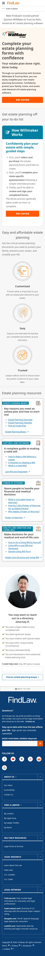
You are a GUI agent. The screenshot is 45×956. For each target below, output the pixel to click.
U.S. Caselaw (9, 874)
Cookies (7, 949)
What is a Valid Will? (17, 465)
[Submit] (40, 743)
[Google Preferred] (4, 767)
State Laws (8, 870)
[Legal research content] (40, 857)
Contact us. (30, 721)
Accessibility (9, 790)
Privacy (15, 945)
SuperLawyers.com (12, 908)
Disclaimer (27, 945)
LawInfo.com (9, 926)
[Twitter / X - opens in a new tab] (21, 759)
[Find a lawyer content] (40, 805)
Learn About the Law (13, 865)
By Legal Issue (10, 818)
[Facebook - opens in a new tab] (4, 759)
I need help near (21, 664)
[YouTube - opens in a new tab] (13, 759)
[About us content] (40, 777)
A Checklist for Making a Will (21, 462)
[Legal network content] (40, 890)
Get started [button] (22, 99)
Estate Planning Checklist (20, 422)
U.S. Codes (8, 879)
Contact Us (8, 794)
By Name (8, 827)
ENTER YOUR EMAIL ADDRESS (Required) (19, 738)
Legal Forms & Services (13, 846)
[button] (3, 3)
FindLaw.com (10, 898)
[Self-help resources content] (40, 838)
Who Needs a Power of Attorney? (24, 511)
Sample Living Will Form (19, 551)
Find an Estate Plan (17, 425)
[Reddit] (38, 759)
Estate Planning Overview (20, 419)
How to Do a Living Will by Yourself (24, 542)
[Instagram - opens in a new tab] (30, 759)
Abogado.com (10, 918)
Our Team (8, 785)
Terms (4, 945)
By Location (9, 813)
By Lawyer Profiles (11, 823)
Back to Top (24, 689)
